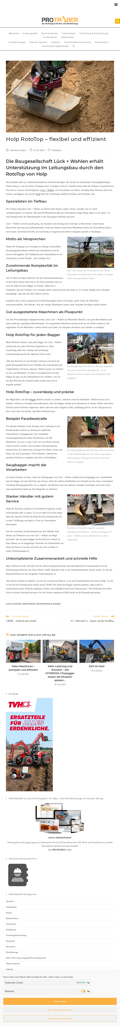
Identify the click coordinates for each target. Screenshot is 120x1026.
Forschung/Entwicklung (16, 935)
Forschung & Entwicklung (94, 33)
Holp (38, 194)
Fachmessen (69, 33)
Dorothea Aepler (18, 150)
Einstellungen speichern (60, 1018)
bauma (9, 913)
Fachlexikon (101, 42)
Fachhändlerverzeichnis (77, 42)
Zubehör (55, 42)
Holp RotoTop (43, 604)
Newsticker (67, 37)
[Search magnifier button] (117, 21)
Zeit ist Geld (96, 666)
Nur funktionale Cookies (60, 1010)
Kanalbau (56, 604)
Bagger (33, 399)
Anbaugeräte (30, 33)
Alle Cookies (60, 1001)
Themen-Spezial (38, 42)
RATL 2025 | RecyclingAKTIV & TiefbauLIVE (26, 958)
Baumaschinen (49, 33)
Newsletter (10, 941)
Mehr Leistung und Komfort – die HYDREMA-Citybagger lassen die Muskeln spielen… (60, 673)
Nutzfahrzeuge (17, 42)
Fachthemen (50, 37)
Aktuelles (14, 33)
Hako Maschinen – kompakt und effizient (23, 668)
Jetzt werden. (60, 850)
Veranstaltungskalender (55, 46)
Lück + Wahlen (47, 190)
